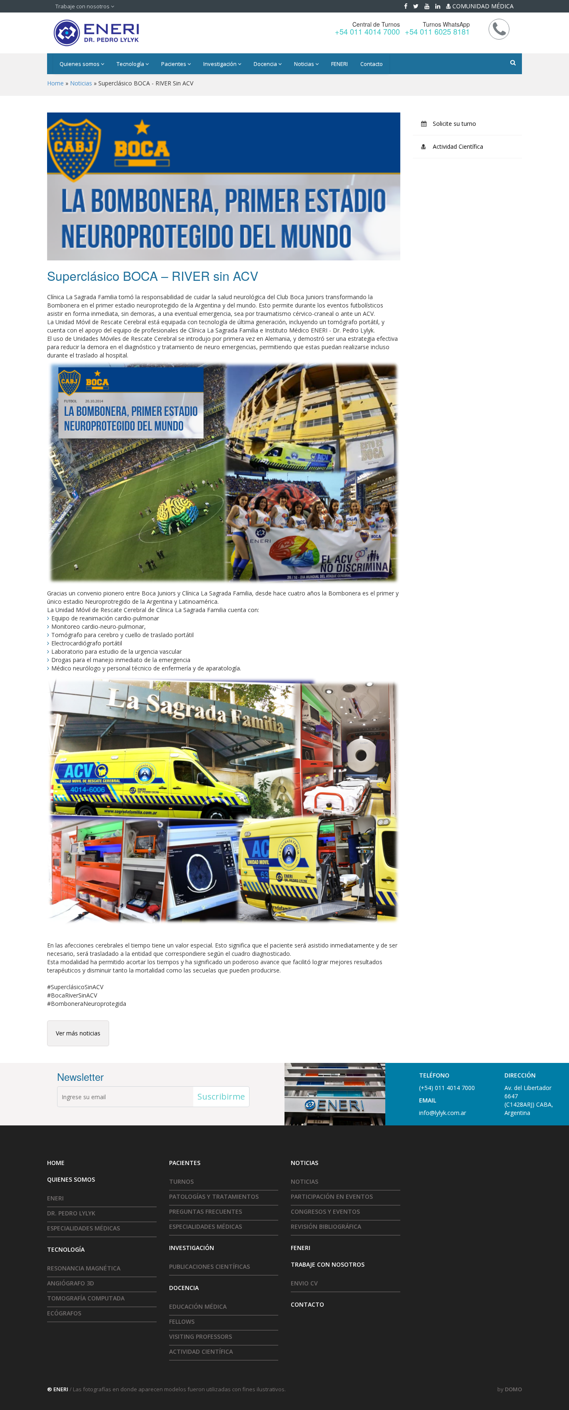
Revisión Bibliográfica (326, 1226)
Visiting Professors (200, 1336)
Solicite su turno (454, 124)
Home (55, 83)
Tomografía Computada (86, 1298)
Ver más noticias (78, 1033)
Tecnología (131, 64)
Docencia (266, 64)
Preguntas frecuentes (205, 1211)
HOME (56, 1163)
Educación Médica (198, 1306)
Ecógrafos (64, 1313)
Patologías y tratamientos (214, 1196)
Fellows (182, 1321)
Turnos (181, 1181)
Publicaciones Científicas (209, 1266)
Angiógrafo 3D (70, 1283)
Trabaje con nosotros (83, 6)
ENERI (55, 1198)
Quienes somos (80, 64)
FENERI (339, 64)
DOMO (513, 1389)
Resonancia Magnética (83, 1268)
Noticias (304, 64)
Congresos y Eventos (325, 1211)
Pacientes (174, 64)
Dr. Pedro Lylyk (71, 1213)
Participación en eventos (332, 1196)
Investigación (220, 64)
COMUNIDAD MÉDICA (482, 6)
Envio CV (304, 1283)
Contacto (371, 64)
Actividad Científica (458, 146)
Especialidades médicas (83, 1228)
